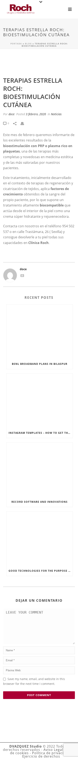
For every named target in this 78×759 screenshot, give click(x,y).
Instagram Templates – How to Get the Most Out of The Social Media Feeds (41, 433)
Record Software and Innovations (39, 502)
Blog (28, 43)
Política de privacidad (51, 753)
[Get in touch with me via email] (22, 276)
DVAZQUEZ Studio (25, 746)
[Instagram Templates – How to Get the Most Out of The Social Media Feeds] (39, 401)
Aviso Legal (53, 749)
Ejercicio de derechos (41, 756)
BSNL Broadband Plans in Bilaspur (39, 364)
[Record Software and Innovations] (39, 470)
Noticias (56, 114)
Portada (16, 43)
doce (12, 114)
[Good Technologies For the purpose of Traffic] (39, 538)
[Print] (24, 123)
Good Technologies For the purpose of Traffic (41, 571)
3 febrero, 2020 (36, 114)
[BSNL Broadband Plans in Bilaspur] (39, 332)
